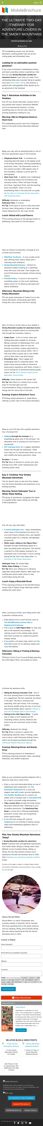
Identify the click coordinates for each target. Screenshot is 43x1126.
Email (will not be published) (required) (14, 953)
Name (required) (6, 944)
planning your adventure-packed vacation (23, 857)
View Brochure (21, 1030)
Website (3, 961)
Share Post (23, 46)
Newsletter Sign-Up (21, 1104)
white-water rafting (17, 83)
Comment (4, 969)
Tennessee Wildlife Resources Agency (17, 743)
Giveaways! (23, 1098)
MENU (36, 3)
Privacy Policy (31, 1110)
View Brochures (23, 997)
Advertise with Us (13, 1110)
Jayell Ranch (20, 1007)
